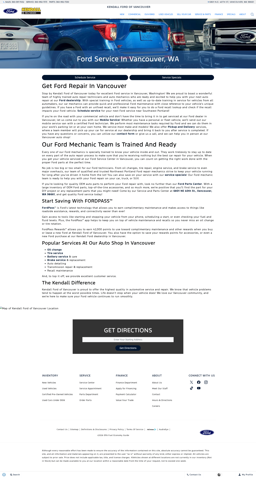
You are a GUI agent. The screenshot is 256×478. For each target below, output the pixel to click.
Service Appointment (90, 388)
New (122, 14)
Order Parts (85, 400)
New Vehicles (49, 382)
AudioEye (164, 429)
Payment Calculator (126, 394)
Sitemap (74, 429)
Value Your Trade (125, 400)
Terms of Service (135, 429)
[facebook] (199, 382)
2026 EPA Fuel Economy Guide (113, 435)
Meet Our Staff (160, 388)
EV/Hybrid (150, 14)
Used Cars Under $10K (53, 400)
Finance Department (126, 382)
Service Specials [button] (171, 77)
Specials (231, 14)
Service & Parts (203, 14)
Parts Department (88, 394)
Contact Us (62, 429)
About (242, 14)
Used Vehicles (166, 14)
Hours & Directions (162, 400)
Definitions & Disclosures (94, 429)
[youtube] (199, 388)
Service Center (87, 382)
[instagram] (206, 382)
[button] (252, 14)
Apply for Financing (126, 388)
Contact (156, 394)
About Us (157, 382)
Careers (156, 406)
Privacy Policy (117, 429)
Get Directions (128, 348)
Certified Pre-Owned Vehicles (57, 394)
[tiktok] (192, 388)
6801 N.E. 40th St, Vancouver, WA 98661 (231, 2)
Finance (219, 14)
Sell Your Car (184, 14)
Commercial (134, 14)
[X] (192, 382)
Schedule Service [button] (85, 77)
